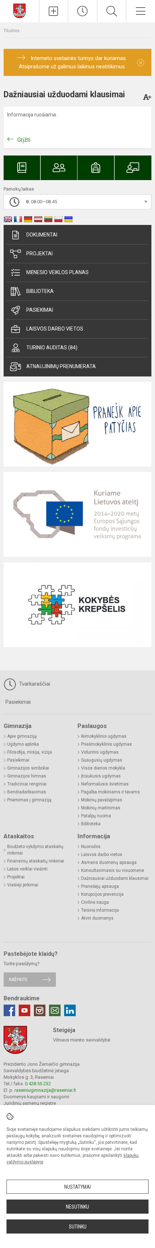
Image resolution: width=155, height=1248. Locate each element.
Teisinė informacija (100, 910)
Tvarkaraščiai (34, 684)
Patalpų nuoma (96, 815)
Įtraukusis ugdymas (101, 776)
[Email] (55, 1010)
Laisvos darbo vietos (54, 329)
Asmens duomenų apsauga (109, 862)
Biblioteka (40, 291)
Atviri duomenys (97, 918)
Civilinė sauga (95, 902)
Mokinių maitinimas (100, 807)
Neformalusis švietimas (105, 784)
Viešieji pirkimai (22, 884)
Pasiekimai (39, 310)
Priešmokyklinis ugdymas (106, 744)
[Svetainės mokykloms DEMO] (19, 10)
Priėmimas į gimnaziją (29, 799)
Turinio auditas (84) (52, 347)
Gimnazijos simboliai (28, 768)
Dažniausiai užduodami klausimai (115, 878)
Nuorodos (91, 846)
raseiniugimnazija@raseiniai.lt (45, 1090)
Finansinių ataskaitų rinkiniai (35, 861)
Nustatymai (77, 1187)
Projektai (39, 253)
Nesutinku (77, 1207)
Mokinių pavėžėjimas (101, 799)
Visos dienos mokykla (103, 768)
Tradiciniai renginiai (26, 784)
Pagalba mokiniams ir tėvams (110, 792)
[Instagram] (39, 1010)
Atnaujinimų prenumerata (61, 366)
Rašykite (18, 979)
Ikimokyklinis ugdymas (104, 736)
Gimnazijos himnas (26, 776)
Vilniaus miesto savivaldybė (81, 1040)
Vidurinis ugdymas (100, 752)
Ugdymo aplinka (23, 744)
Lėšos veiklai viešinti (27, 869)
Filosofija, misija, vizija (29, 752)
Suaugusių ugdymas (101, 760)
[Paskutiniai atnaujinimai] (82, 11)
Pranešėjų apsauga (100, 886)
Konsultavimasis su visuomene (112, 870)
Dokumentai (41, 235)
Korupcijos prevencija (102, 894)
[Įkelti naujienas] (53, 11)
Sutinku (78, 1227)
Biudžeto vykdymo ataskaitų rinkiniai (35, 850)
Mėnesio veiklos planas (57, 272)
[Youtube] (24, 1010)
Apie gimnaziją (22, 736)
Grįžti (23, 139)
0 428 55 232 (38, 1083)
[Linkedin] (70, 1010)
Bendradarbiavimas (26, 792)
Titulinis (11, 30)
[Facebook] (9, 1010)
